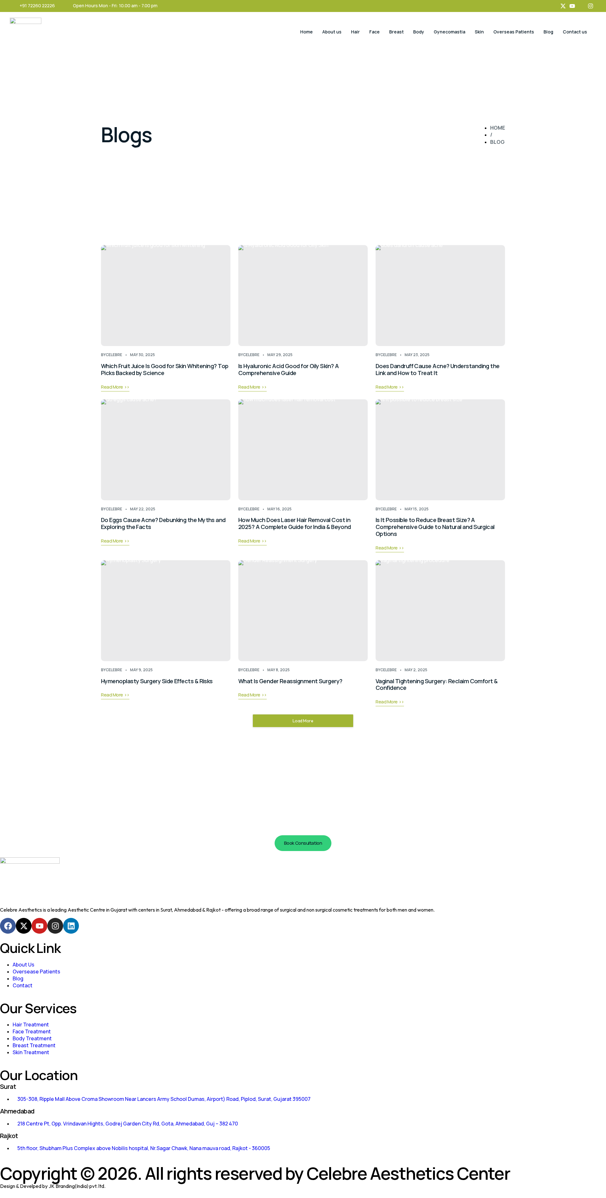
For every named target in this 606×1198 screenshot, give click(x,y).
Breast (396, 32)
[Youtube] (572, 6)
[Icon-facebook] (554, 6)
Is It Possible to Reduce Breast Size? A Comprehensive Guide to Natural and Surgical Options (435, 526)
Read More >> (115, 387)
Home (306, 32)
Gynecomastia (449, 32)
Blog (548, 32)
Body (418, 32)
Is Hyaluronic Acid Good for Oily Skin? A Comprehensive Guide (288, 369)
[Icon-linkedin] (581, 6)
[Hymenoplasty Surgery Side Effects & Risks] (165, 610)
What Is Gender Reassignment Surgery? (290, 681)
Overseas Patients (513, 32)
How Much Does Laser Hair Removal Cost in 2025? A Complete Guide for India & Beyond (294, 523)
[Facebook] (8, 926)
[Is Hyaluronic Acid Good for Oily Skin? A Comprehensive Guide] (303, 295)
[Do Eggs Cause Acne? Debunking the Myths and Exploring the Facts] (165, 449)
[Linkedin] (71, 926)
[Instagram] (590, 6)
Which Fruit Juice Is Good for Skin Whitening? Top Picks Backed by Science (165, 369)
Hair (355, 32)
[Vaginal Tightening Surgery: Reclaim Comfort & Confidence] (440, 610)
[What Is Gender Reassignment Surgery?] (303, 610)
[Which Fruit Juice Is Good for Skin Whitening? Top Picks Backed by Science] (165, 295)
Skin (479, 32)
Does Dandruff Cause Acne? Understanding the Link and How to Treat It (438, 369)
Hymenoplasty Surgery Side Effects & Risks (157, 681)
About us (332, 32)
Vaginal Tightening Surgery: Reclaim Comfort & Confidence (437, 684)
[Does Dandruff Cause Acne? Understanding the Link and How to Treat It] (440, 295)
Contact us (575, 32)
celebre (114, 354)
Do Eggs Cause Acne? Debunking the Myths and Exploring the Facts (163, 523)
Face (374, 32)
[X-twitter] (563, 6)
